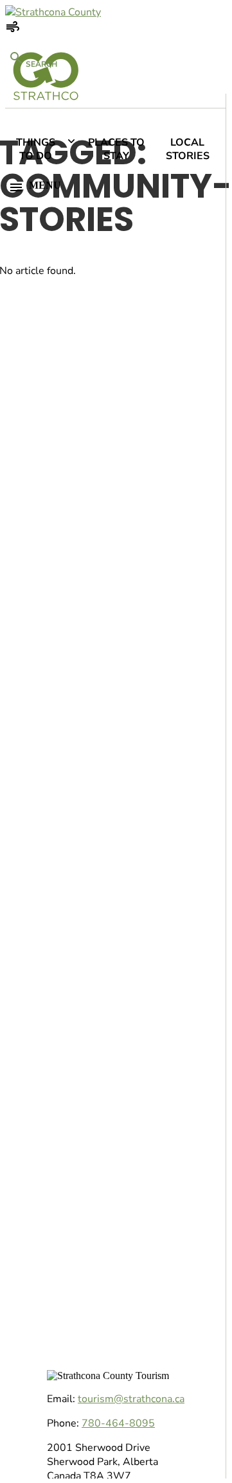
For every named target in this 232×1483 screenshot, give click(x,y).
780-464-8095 (118, 1423)
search (40, 64)
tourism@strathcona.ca (131, 1399)
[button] (113, 187)
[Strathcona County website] (53, 12)
